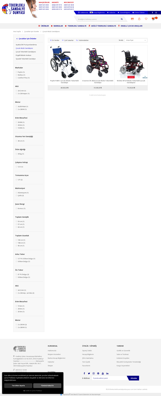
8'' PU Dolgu (23, 274)
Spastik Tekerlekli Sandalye (26, 59)
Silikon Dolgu (23, 261)
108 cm (21, 243)
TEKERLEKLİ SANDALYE (76, 26)
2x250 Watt (22, 106)
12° (19, 180)
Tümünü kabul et (47, 386)
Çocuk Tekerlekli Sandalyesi (26, 52)
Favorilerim (86, 366)
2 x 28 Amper (23, 93)
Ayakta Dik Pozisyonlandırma (26, 45)
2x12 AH (21, 91)
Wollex (21, 75)
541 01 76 (57, 9)
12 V (20, 167)
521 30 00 (44, 5)
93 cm (20, 246)
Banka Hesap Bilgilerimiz (56, 358)
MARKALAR (58, 26)
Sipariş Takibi (87, 350)
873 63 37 (69, 9)
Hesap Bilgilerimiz (99, 13)
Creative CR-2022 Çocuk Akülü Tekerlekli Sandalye (97, 81)
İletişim (50, 366)
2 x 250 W (22, 324)
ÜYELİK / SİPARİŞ (89, 346)
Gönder (134, 378)
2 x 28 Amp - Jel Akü (25, 293)
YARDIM (120, 346)
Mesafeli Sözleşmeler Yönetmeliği (129, 362)
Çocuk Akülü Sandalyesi (24, 48)
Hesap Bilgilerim (88, 354)
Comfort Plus (23, 78)
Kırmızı (21, 208)
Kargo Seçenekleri (123, 366)
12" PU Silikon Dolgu (26, 259)
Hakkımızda (84, 13)
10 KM (20, 128)
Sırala (121, 40)
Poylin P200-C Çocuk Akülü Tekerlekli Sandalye (64, 81)
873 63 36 (69, 7)
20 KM (20, 122)
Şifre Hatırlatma (87, 358)
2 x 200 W (22, 109)
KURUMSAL (53, 346)
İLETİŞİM (51, 372)
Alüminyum (23, 193)
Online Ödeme (139, 13)
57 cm (20, 224)
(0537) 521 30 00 (21, 370)
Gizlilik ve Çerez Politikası (33, 391)
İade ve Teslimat (122, 354)
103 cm (21, 240)
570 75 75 (57, 5)
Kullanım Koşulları (123, 358)
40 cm (20, 141)
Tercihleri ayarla (18, 386)
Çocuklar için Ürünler (27, 38)
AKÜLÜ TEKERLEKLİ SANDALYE (103, 26)
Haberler (112, 13)
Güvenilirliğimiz (125, 13)
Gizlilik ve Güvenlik (123, 350)
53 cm (20, 221)
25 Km (20, 312)
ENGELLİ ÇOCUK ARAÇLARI (131, 26)
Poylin (21, 72)
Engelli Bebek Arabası (23, 55)
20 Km (20, 125)
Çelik (20, 195)
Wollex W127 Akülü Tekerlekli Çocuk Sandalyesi (131, 81)
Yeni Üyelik (86, 362)
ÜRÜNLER (45, 26)
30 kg (20, 154)
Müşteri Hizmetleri (54, 354)
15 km (20, 306)
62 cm (20, 227)
